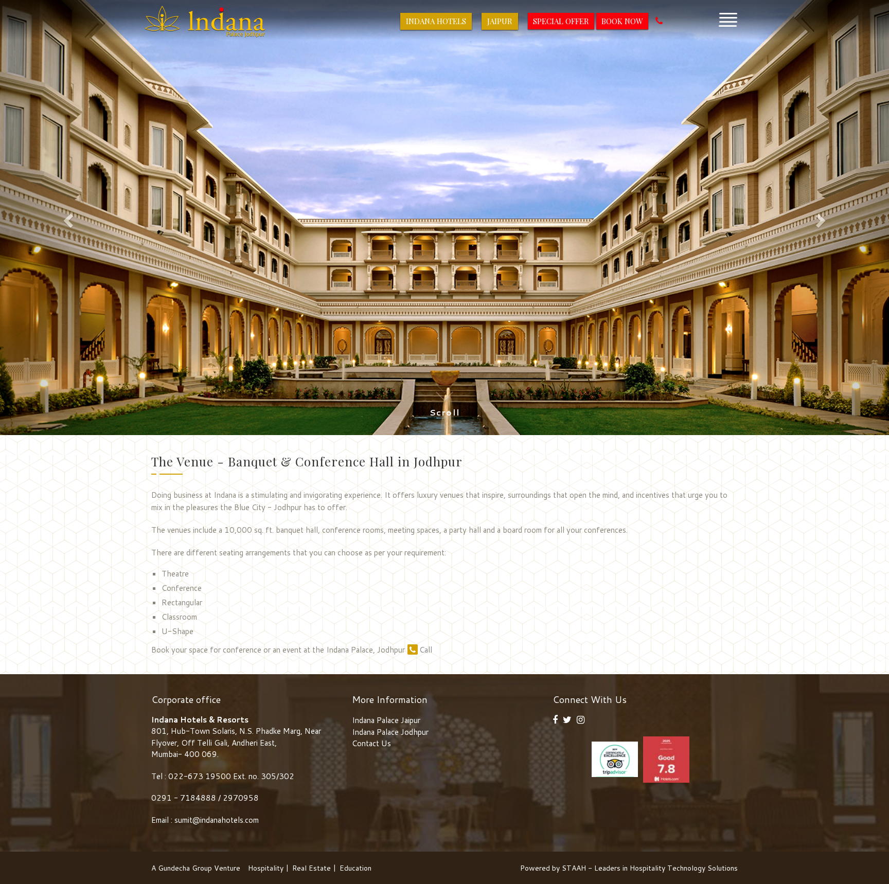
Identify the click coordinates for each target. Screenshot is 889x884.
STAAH (574, 868)
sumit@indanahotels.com (216, 820)
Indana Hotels (436, 21)
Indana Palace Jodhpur (390, 732)
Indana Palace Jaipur (386, 720)
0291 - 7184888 (184, 797)
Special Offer (561, 21)
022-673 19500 (199, 776)
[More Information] (728, 17)
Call (425, 649)
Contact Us (371, 743)
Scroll (445, 412)
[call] (659, 21)
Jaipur (499, 21)
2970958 (241, 797)
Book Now (622, 21)
